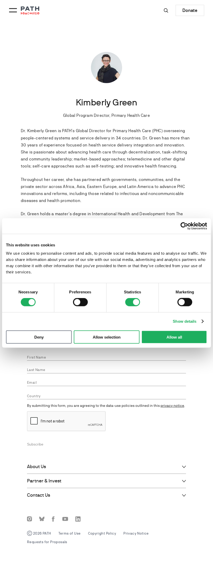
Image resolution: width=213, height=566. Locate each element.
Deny (39, 337)
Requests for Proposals (47, 542)
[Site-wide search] (165, 10)
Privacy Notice (136, 533)
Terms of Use (69, 533)
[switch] (80, 302)
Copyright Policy (102, 533)
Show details (184, 321)
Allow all (174, 337)
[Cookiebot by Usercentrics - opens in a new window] (184, 226)
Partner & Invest (44, 480)
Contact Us (38, 495)
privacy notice (172, 405)
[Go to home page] (30, 10)
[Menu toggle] (12, 10)
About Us (36, 466)
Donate (189, 10)
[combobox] (106, 396)
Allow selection (107, 337)
